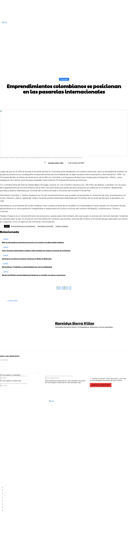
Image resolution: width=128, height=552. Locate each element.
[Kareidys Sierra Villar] (46, 162)
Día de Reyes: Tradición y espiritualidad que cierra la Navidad (27, 267)
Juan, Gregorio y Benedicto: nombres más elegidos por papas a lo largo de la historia (36, 250)
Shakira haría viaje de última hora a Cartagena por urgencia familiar (17, 522)
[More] (97, 100)
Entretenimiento (5, 525)
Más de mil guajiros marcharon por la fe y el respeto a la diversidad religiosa (33, 242)
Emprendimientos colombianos (23, 226)
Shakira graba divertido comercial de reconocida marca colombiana (18, 529)
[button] (106, 46)
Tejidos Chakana (61, 226)
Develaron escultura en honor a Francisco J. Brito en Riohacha (27, 259)
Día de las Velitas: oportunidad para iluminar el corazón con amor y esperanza (33, 275)
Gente (2, 540)
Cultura (64, 79)
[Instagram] (7, 475)
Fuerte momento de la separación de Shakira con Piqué (18, 537)
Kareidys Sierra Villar (55, 163)
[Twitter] (13, 475)
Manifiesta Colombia (45, 226)
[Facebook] (2, 475)
